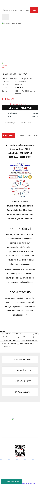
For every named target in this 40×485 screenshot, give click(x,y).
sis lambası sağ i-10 (31, 334)
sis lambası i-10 (6, 346)
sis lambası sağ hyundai (30, 340)
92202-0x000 (6, 334)
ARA (34, 10)
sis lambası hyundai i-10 (27, 343)
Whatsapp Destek (13, 481)
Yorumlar (20, 135)
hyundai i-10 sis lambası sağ (25, 337)
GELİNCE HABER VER (20, 107)
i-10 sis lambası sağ (7, 337)
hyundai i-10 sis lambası (9, 343)
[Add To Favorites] (9, 113)
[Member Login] (5, 17)
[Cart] (35, 17)
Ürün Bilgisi (8, 135)
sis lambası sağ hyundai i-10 (10, 340)
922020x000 (17, 334)
